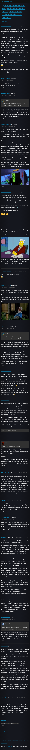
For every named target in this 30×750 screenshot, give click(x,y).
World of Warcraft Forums (6, 1)
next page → (4, 731)
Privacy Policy (4, 743)
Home (2, 740)
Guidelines (15, 740)
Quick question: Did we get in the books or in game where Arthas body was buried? (13, 11)
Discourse (9, 746)
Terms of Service (23, 740)
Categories (8, 740)
